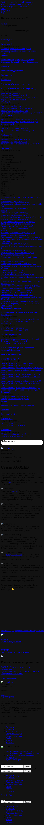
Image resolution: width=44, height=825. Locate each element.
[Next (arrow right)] (4, 800)
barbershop (5, 631)
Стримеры (33, 631)
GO (2, 13)
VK (8, 11)
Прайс (12, 6)
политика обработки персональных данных (24, 753)
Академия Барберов (16, 4)
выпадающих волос (14, 555)
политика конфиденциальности (19, 751)
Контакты (25, 6)
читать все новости (9, 678)
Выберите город (8, 2)
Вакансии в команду (14, 731)
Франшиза (19, 2)
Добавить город (8, 441)
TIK (12, 697)
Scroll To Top (6, 795)
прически (20, 631)
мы (9, 482)
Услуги (18, 6)
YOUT (4, 11)
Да (2, 23)
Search (27, 766)
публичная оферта (13, 760)
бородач (13, 631)
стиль (26, 631)
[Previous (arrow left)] (2, 800)
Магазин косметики (14, 736)
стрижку (14, 491)
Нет (5, 23)
